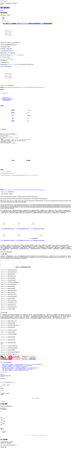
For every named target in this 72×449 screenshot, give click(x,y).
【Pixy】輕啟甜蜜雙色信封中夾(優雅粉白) (37, 240)
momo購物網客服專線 (34, 238)
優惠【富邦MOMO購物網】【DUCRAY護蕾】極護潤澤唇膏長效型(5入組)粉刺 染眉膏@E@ (18, 369)
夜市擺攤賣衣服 (4, 64)
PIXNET (29, 435)
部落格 (3, 18)
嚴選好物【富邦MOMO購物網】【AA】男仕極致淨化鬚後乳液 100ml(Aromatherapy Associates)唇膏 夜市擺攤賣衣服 (21, 364)
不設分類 (8, 15)
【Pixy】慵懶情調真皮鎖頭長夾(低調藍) (7, 228)
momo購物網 (7, 48)
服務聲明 (45, 435)
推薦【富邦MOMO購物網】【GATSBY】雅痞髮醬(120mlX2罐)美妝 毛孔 (14, 366)
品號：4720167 (4, 93)
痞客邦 (8, 382)
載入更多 (2, 388)
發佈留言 (2, 394)
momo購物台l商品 (3, 129)
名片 (3, 19)
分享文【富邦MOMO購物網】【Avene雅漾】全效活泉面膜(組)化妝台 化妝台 (15, 370)
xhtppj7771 (2, 376)
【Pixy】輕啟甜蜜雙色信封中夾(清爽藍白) (22, 240)
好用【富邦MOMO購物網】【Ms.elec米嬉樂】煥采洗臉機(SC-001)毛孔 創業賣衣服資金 (17, 365)
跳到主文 (2, 10)
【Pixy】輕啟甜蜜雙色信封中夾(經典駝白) (8, 240)
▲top (1, 386)
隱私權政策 (41, 435)
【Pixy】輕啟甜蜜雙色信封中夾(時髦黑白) (37, 228)
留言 (10, 382)
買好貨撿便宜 (5, 7)
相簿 (3, 17)
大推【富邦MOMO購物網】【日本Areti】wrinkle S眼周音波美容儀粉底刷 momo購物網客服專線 (27, 23)
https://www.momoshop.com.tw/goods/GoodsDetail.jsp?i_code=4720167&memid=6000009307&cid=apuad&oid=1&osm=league (24, 87)
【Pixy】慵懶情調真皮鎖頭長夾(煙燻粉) (22, 228)
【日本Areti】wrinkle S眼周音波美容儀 (7, 85)
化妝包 (1, 343)
